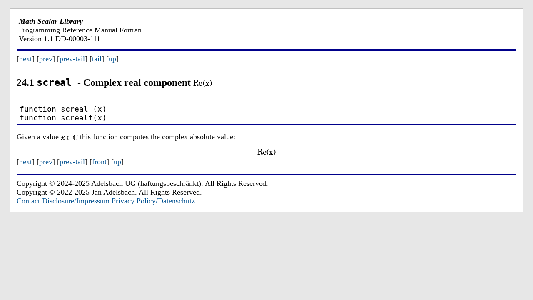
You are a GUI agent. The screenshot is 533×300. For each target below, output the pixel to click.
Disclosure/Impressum (76, 201)
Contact (28, 201)
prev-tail (72, 59)
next (25, 59)
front (99, 162)
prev (45, 59)
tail (97, 59)
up (112, 59)
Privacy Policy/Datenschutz (153, 201)
